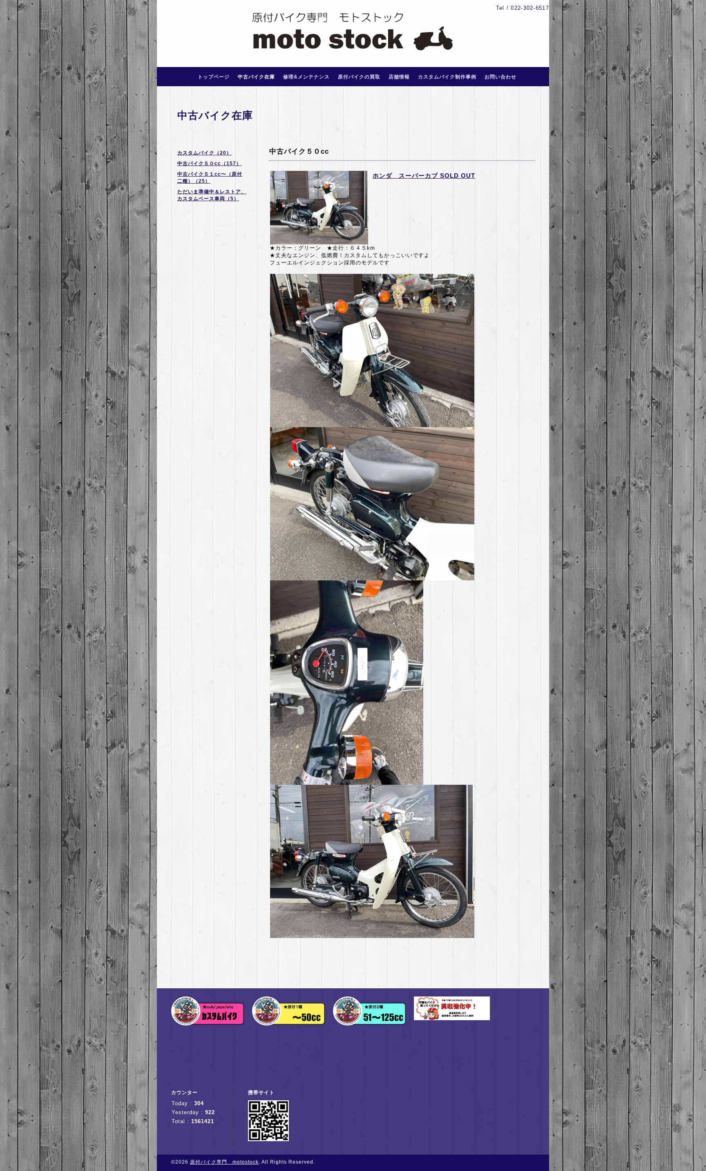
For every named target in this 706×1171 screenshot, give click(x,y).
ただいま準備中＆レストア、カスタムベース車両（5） (211, 195)
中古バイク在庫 (256, 77)
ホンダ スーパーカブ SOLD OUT (424, 175)
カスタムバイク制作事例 (447, 77)
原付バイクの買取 (359, 77)
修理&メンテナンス (306, 77)
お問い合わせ (500, 77)
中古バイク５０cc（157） (209, 163)
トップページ (214, 77)
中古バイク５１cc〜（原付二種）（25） (209, 177)
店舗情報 (399, 77)
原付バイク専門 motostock (224, 1162)
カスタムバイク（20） (204, 153)
